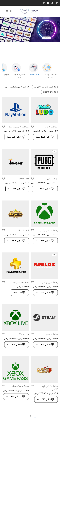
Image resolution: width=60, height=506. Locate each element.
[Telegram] (48, 3)
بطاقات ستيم (52, 334)
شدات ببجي (52, 178)
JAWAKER (24, 178)
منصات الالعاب (34, 74)
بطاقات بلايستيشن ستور (18, 126)
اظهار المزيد (51, 142)
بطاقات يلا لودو (51, 126)
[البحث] (11, 11)
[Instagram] (57, 3)
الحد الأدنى (43, 87)
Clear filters (48, 92)
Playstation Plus (21, 282)
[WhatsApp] (44, 3)
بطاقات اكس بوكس (49, 230)
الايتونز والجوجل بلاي (19, 75)
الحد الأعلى (15, 87)
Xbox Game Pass (20, 386)
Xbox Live (24, 334)
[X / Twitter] (52, 3)
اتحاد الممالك (23, 230)
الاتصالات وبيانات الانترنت (50, 75)
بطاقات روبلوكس (50, 282)
